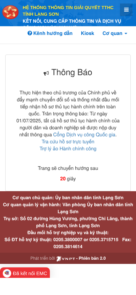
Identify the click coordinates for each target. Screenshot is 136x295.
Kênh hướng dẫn (52, 33)
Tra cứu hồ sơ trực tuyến (67, 141)
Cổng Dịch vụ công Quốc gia (84, 134)
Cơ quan (113, 33)
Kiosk (87, 33)
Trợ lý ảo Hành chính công (67, 148)
